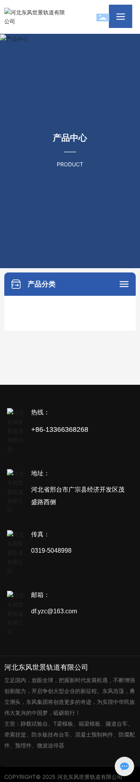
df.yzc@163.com (54, 611)
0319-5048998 (51, 550)
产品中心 (70, 138)
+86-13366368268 (59, 429)
